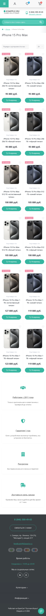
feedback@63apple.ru (23, 543)
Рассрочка (23, 464)
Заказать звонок (35, 14)
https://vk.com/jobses (20, 575)
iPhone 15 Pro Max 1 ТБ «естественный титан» (11, 303)
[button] (36, 12)
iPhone (8, 29)
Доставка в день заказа (23, 494)
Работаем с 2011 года (23, 397)
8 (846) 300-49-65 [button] (23, 519)
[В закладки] (20, 54)
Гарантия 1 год (23, 430)
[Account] (15, 3)
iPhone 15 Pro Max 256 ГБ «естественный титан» (11, 86)
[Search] (40, 22)
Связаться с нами (23, 528)
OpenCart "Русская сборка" (28, 608)
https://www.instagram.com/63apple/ (26, 575)
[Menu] (4, 3)
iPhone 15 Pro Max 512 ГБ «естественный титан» (11, 194)
